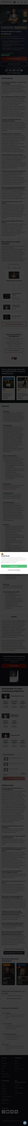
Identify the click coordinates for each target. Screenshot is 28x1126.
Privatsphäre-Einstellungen (14, 570)
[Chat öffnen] (25, 1123)
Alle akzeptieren (14, 566)
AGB (14, 562)
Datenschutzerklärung (5, 562)
